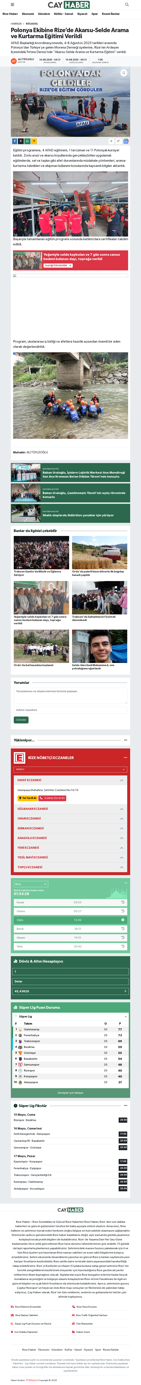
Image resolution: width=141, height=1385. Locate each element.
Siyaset (82, 14)
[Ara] (127, 5)
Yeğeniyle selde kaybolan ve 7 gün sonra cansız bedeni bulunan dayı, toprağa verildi (40, 620)
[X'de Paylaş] (21, 141)
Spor (94, 14)
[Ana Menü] (12, 4)
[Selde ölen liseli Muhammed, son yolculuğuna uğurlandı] (99, 646)
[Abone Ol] (126, 141)
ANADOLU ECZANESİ (32, 838)
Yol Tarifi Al (29, 798)
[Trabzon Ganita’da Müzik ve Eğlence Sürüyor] (41, 552)
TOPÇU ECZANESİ (30, 867)
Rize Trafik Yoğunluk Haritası (91, 1315)
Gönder (21, 719)
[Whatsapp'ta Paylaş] (27, 141)
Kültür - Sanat (63, 14)
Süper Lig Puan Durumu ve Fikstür (33, 1323)
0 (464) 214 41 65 (54, 798)
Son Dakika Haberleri (26, 1332)
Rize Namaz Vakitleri (26, 1315)
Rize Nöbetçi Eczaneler (28, 1307)
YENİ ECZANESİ (28, 847)
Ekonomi (28, 14)
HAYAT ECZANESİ (29, 780)
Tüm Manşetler (84, 1323)
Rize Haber (10, 14)
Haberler (16, 24)
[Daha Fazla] (34, 141)
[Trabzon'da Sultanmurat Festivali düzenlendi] (99, 597)
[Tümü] (125, 740)
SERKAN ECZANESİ (31, 828)
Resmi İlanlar (111, 14)
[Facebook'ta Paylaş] (14, 141)
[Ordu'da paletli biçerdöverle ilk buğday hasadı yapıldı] (99, 552)
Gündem (44, 14)
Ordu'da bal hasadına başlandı (33, 665)
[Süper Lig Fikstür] (125, 1105)
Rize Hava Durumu (87, 1307)
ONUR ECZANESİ (29, 818)
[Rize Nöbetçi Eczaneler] (125, 757)
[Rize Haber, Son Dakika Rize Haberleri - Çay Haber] (69, 5)
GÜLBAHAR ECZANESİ (33, 808)
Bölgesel (32, 24)
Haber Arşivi (83, 1332)
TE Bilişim (31, 1380)
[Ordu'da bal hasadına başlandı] (41, 646)
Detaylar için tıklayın (70, 1092)
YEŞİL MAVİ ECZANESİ (33, 857)
